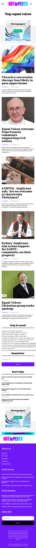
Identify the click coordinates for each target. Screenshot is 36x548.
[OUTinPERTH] (18, 4)
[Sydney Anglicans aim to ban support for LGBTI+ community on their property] (18, 225)
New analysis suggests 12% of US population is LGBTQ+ (16, 389)
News (4, 70)
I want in (18, 364)
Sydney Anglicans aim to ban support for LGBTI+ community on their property (16, 249)
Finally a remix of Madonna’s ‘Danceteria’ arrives (17, 507)
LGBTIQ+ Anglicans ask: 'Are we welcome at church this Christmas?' (17, 192)
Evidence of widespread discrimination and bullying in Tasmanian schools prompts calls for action (18, 496)
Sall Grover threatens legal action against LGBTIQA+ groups (15, 400)
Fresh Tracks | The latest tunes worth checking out (17, 377)
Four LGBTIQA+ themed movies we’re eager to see (18, 395)
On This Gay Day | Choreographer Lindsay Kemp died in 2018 (17, 383)
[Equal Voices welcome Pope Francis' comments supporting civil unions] (18, 111)
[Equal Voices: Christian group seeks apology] (18, 284)
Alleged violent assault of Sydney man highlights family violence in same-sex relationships (17, 500)
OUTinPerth (5, 87)
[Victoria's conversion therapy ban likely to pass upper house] (18, 59)
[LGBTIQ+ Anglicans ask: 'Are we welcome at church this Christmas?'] (18, 170)
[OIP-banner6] (18, 433)
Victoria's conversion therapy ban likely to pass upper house (17, 80)
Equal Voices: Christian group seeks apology (18, 305)
